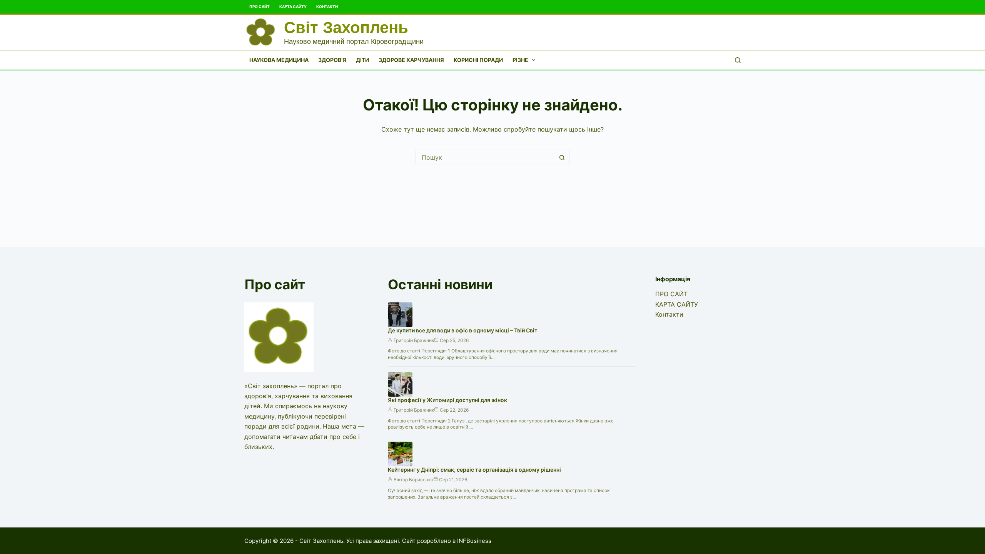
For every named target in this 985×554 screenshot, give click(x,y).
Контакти (327, 6)
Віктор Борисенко (413, 479)
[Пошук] (738, 60)
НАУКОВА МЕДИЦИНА (279, 60)
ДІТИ (362, 60)
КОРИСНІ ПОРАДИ (478, 60)
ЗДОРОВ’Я (332, 60)
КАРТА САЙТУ (293, 6)
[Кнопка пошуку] (561, 157)
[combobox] (485, 157)
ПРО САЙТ (259, 6)
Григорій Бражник (414, 340)
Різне (520, 60)
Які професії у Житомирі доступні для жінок (447, 400)
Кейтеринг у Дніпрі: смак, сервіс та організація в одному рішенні (474, 469)
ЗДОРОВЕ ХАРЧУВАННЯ (411, 60)
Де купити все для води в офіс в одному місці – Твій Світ (463, 330)
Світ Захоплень (346, 27)
